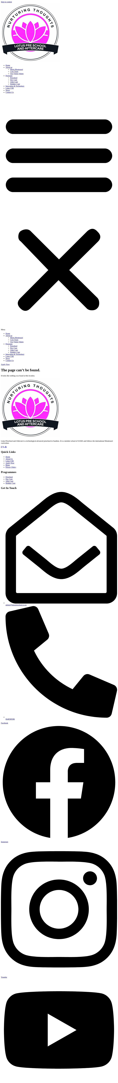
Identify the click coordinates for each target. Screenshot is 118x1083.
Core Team (14, 72)
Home (8, 65)
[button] (59, 213)
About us (9, 67)
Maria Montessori (16, 69)
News (8, 90)
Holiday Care (15, 84)
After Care (14, 82)
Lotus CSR (10, 88)
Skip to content (6, 2)
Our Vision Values (17, 74)
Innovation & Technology (15, 86)
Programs (9, 76)
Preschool (13, 78)
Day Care (13, 80)
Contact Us (10, 92)
